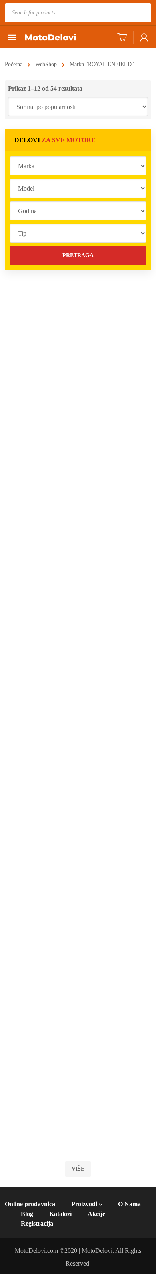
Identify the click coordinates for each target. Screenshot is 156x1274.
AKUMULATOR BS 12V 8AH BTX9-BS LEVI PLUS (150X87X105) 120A (101, 590)
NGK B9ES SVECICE (95, 1093)
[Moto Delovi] (50, 37)
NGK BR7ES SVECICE (97, 874)
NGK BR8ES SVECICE (97, 801)
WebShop (46, 64)
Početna (13, 64)
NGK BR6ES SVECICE (97, 947)
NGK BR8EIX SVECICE (99, 435)
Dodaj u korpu (103, 336)
